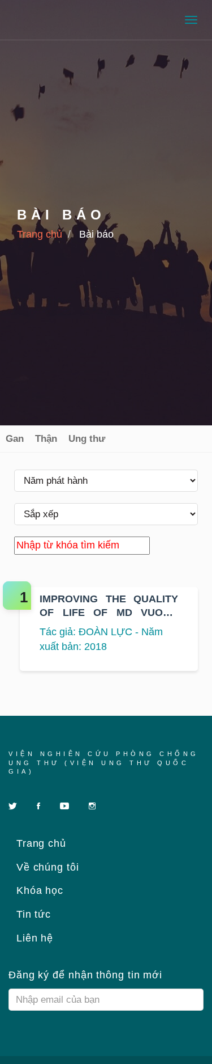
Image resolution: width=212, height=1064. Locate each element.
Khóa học (38, 890)
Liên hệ (33, 938)
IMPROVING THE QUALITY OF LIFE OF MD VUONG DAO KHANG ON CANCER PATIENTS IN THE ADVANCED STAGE (109, 606)
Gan (15, 438)
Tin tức (32, 914)
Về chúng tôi (46, 867)
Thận (46, 438)
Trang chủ (39, 234)
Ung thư (86, 438)
